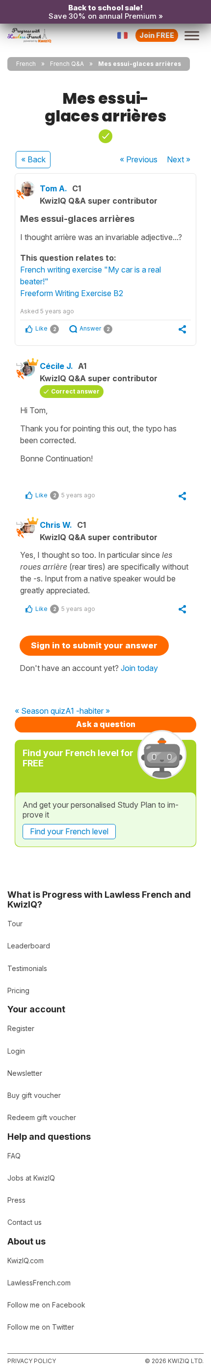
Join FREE (156, 35)
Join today (139, 668)
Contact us (24, 1222)
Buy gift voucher (34, 1095)
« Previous (139, 159)
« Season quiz (40, 711)
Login (16, 1051)
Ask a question (105, 724)
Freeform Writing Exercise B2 (71, 293)
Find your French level (69, 831)
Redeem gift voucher (41, 1117)
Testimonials (27, 968)
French (26, 63)
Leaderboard (28, 946)
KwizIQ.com (25, 1260)
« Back (33, 159)
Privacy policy (31, 1361)
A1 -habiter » (87, 711)
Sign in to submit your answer (94, 645)
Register (20, 1028)
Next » (178, 159)
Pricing (18, 990)
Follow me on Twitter (40, 1327)
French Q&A (67, 63)
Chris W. (56, 525)
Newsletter (24, 1073)
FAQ (14, 1156)
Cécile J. (56, 366)
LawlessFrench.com (39, 1282)
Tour (15, 923)
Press (16, 1200)
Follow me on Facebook (46, 1305)
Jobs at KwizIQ (31, 1178)
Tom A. (53, 188)
